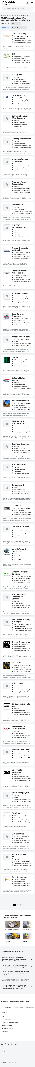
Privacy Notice (4, 1051)
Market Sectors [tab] (19, 1007)
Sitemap (3, 1060)
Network (6, 4)
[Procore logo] (8, 2)
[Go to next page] (20, 905)
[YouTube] (15, 1044)
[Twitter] (8, 1044)
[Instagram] (12, 1044)
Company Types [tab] (7, 1007)
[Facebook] (5, 1044)
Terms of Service (5, 1054)
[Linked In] (2, 1044)
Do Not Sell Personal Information (8, 1057)
